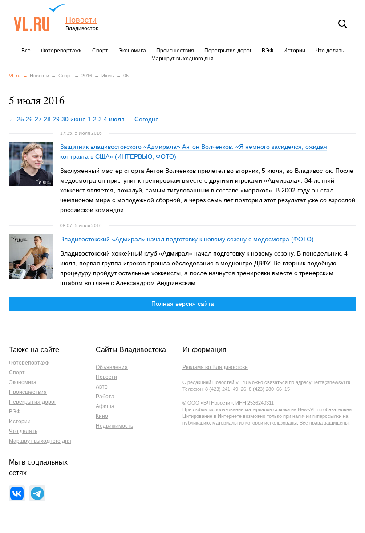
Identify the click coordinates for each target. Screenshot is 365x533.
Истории (294, 51)
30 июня (73, 119)
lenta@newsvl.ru (332, 382)
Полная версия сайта (182, 303)
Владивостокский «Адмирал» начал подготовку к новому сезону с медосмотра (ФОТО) (187, 239)
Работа (105, 396)
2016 (86, 75)
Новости (81, 20)
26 (29, 119)
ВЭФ (267, 51)
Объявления (112, 367)
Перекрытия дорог (227, 51)
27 (38, 119)
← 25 (16, 119)
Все (26, 51)
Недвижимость (114, 426)
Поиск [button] (342, 24)
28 (47, 119)
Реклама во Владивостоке (215, 367)
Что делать (330, 51)
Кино (102, 416)
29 (56, 119)
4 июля (114, 119)
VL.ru (39, 17)
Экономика (132, 51)
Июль (107, 75)
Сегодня (146, 119)
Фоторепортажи (61, 51)
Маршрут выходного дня (182, 59)
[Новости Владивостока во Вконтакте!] (17, 493)
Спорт (100, 51)
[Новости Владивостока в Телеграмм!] (37, 493)
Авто (102, 387)
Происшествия (175, 51)
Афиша (105, 406)
